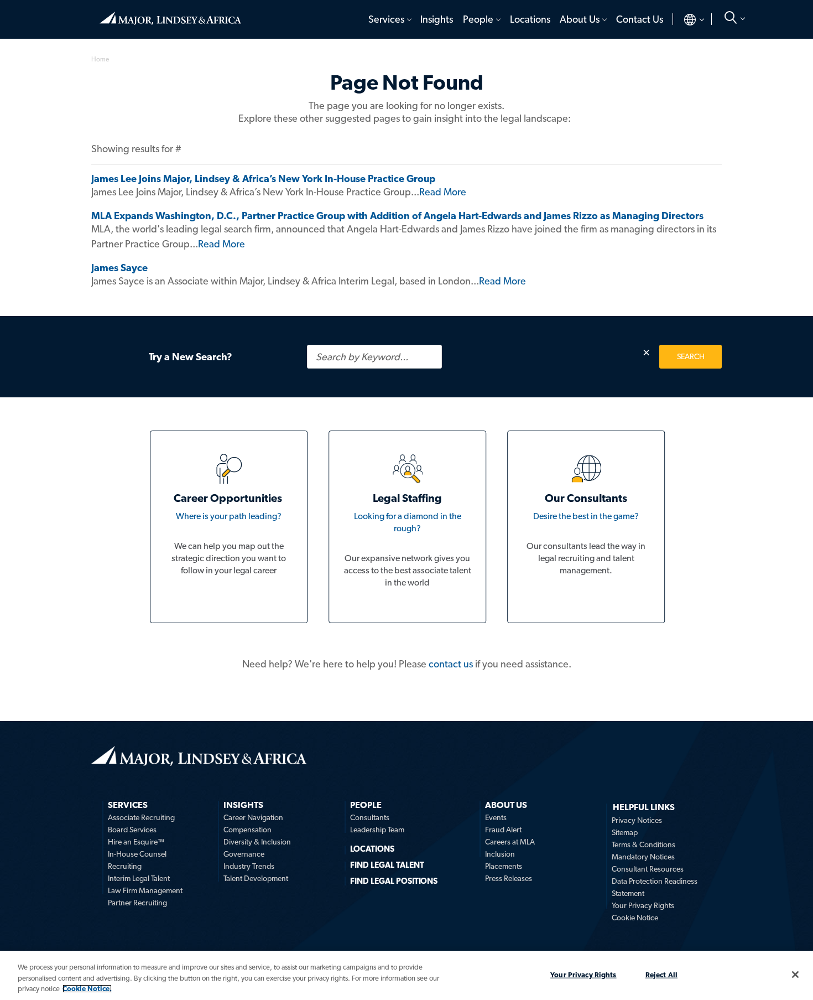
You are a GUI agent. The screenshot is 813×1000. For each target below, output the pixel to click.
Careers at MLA (510, 841)
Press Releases (508, 878)
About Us (580, 19)
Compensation (247, 829)
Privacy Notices (637, 820)
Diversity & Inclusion (257, 841)
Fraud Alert (503, 829)
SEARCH (691, 356)
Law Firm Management (145, 890)
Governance (243, 853)
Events (496, 817)
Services (386, 19)
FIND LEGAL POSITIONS (393, 881)
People (478, 19)
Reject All (661, 974)
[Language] (685, 19)
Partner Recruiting (137, 902)
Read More (442, 192)
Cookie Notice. (87, 989)
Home (170, 14)
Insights (436, 19)
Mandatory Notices (643, 856)
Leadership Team (377, 829)
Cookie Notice (635, 917)
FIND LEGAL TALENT (387, 865)
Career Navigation (253, 817)
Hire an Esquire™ (136, 841)
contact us (451, 664)
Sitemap (625, 832)
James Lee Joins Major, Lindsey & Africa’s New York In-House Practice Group (263, 178)
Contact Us (639, 19)
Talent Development (255, 878)
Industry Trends (248, 866)
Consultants (369, 817)
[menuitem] (389, 19)
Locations (530, 19)
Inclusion (500, 853)
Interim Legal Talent (139, 878)
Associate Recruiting (141, 817)
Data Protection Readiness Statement (654, 887)
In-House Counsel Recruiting (137, 860)
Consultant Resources (648, 868)
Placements (503, 866)
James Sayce (119, 267)
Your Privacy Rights (643, 905)
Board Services (132, 829)
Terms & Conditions (643, 844)
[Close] (795, 974)
